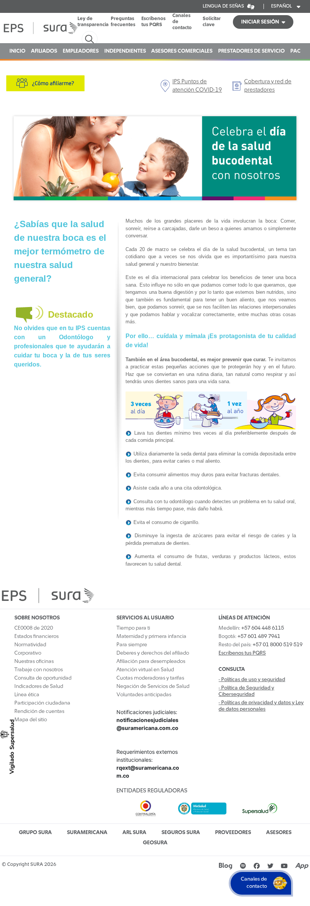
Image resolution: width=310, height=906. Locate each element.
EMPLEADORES (81, 51)
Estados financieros (36, 636)
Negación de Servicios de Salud (152, 686)
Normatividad (30, 644)
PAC (295, 51)
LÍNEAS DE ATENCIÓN (244, 618)
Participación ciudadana (42, 703)
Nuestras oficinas (34, 661)
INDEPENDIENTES (125, 51)
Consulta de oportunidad (42, 678)
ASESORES (278, 832)
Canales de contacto (182, 21)
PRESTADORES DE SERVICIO (251, 51)
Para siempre (131, 644)
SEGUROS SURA (180, 832)
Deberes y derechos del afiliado (152, 653)
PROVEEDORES (233, 832)
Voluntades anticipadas (143, 694)
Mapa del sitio (30, 719)
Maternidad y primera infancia (151, 636)
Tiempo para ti (133, 628)
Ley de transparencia (93, 21)
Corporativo (27, 653)
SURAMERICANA (87, 832)
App (301, 865)
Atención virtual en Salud (145, 669)
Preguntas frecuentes (123, 21)
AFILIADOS (44, 51)
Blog (225, 865)
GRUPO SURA (35, 832)
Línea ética (26, 694)
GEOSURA (155, 842)
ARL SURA (134, 832)
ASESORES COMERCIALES (181, 51)
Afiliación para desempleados (150, 661)
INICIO (17, 51)
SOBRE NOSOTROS (37, 618)
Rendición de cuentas (39, 711)
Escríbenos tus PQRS (153, 21)
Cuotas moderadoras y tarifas (150, 678)
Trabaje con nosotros (38, 669)
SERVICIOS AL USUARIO (145, 618)
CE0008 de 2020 (33, 628)
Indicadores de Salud (38, 686)
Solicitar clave (212, 21)
